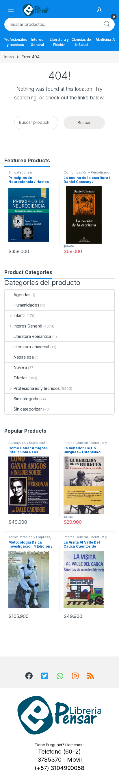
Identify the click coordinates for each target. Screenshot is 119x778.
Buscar (106, 24)
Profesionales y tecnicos (15, 42)
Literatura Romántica (32, 336)
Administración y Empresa (29, 537)
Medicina (103, 39)
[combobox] (51, 24)
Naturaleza (24, 357)
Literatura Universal (31, 346)
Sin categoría (26, 398)
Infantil (19, 315)
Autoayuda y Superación (27, 443)
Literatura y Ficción (59, 42)
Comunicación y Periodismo (86, 172)
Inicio (9, 56)
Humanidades (26, 305)
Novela (20, 367)
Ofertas (20, 377)
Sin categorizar (20, 172)
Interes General (37, 42)
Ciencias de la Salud (81, 42)
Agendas (22, 294)
